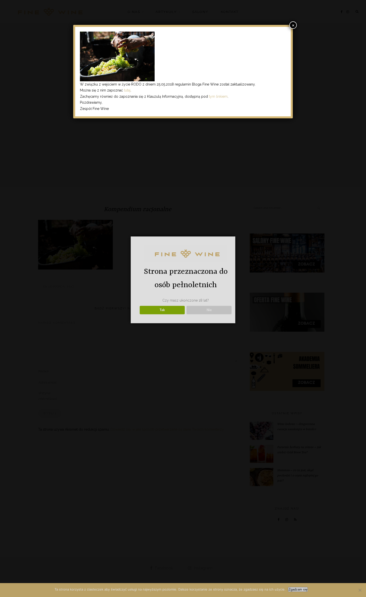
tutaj (127, 90)
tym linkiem (218, 96)
